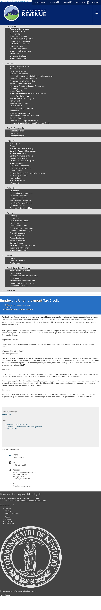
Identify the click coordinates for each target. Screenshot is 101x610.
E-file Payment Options (19, 220)
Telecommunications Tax (20, 113)
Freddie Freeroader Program (22, 160)
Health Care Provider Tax (20, 83)
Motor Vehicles (16, 163)
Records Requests (17, 235)
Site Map (8, 511)
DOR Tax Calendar (17, 260)
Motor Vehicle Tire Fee (19, 96)
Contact (8, 509)
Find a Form (15, 223)
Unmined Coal (16, 178)
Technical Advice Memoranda (22, 280)
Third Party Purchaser (19, 175)
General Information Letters (22, 283)
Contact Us (14, 218)
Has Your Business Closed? (21, 203)
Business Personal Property (21, 148)
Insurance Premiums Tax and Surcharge (27, 86)
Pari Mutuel (15, 101)
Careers (96, 2)
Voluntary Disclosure (18, 56)
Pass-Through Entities (19, 103)
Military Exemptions (18, 48)
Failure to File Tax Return (20, 200)
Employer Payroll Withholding (22, 81)
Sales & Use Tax (16, 105)
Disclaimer (8, 521)
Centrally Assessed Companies (23, 151)
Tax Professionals (15, 128)
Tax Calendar (40, 2)
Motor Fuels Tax (16, 91)
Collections (12, 188)
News (9, 255)
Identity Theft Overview (20, 41)
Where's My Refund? (18, 58)
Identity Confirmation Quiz (21, 230)
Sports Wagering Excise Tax (21, 108)
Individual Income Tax (19, 43)
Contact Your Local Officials (21, 156)
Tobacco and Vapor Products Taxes (24, 115)
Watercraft (14, 183)
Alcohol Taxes (15, 68)
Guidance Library (17, 135)
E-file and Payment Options (21, 193)
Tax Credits (14, 53)
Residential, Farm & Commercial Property (27, 173)
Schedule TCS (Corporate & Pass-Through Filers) (24, 426)
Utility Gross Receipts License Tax (24, 120)
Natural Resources (17, 180)
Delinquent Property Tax (20, 158)
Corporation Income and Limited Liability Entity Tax (31, 76)
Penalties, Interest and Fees (21, 208)
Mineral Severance (17, 153)
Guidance (14, 133)
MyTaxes (11, 290)
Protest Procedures (18, 233)
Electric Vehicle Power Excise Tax (23, 78)
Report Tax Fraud (17, 238)
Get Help (11, 213)
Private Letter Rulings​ (19, 285)
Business (11, 63)
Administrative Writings (18, 268)
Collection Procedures (19, 195)
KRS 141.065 (6, 414)
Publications (15, 263)
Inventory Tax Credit (18, 88)
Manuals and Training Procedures (24, 275)
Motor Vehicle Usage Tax (20, 51)
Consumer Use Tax (18, 31)
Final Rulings (15, 273)
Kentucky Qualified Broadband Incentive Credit (30, 123)
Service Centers (16, 243)
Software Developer (12, 513)
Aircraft (13, 146)
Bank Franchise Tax (18, 71)
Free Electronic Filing (18, 36)
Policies (7, 517)
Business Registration (19, 73)
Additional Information (19, 29)
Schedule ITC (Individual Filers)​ (18, 424)
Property (11, 140)
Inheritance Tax (16, 46)
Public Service (16, 170)
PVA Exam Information (19, 165)
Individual (12, 26)
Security (8, 519)
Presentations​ (15, 278)
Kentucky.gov (5, 595)
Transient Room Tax (18, 118)
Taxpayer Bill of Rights (28, 494)
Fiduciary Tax (15, 34)
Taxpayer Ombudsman (19, 248)
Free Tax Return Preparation (22, 38)
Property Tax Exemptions (20, 168)
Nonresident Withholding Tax (22, 98)
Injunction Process (17, 205)
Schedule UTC (12, 429)
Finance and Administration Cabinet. (33, 500)
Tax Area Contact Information (22, 245)
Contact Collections (18, 198)
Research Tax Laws (18, 240)
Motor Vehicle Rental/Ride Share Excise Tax (28, 93)
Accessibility (9, 523)
